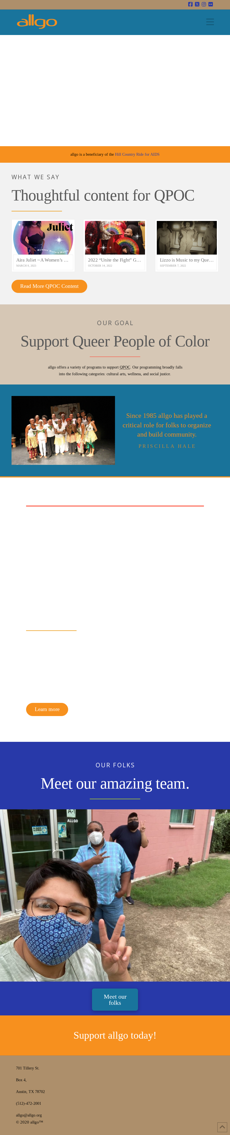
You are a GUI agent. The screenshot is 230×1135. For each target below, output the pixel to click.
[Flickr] (210, 4)
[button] (210, 22)
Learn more (47, 709)
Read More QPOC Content (49, 286)
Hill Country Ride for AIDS (137, 154)
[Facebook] (190, 4)
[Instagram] (204, 4)
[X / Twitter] (197, 4)
